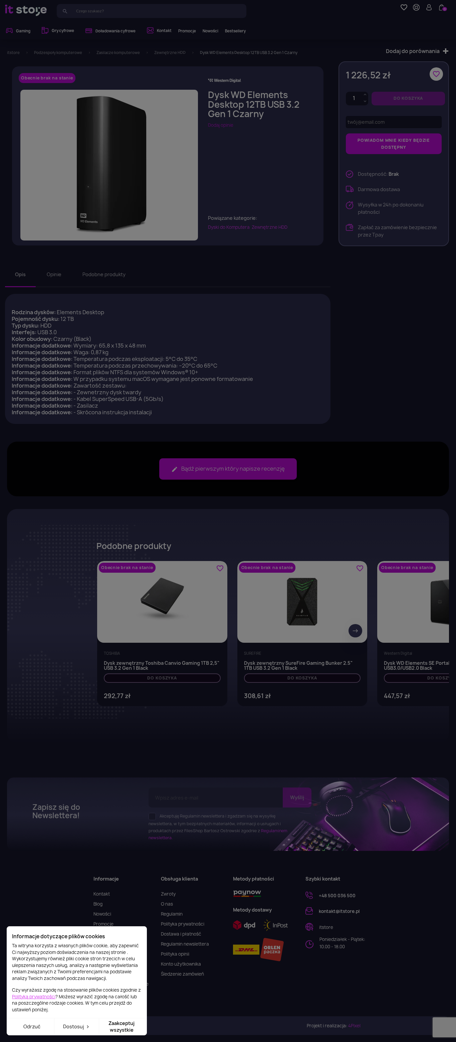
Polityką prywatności (33, 997)
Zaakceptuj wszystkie (121, 1026)
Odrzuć (31, 1026)
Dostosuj (74, 1026)
